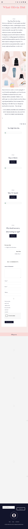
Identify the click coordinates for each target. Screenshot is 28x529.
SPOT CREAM (6, 112)
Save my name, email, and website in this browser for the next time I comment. (7, 307)
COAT (4, 109)
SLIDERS (13, 109)
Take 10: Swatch (13, 193)
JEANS (13, 112)
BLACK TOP (21, 112)
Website (6, 292)
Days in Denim (13, 158)
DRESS (8, 109)
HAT (17, 109)
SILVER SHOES (19, 114)
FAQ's (13, 521)
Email (6, 286)
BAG (16, 112)
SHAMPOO (22, 109)
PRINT (13, 114)
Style (14, 19)
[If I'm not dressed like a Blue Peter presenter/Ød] (14, 350)
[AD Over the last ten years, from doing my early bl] (14, 462)
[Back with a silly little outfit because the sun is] (14, 378)
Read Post (13, 162)
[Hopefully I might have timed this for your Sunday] (14, 406)
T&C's (10, 521)
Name (6, 280)
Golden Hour (17, 254)
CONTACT (17, 521)
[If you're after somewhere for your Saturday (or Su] (14, 434)
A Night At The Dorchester (10, 247)
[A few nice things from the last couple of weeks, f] (14, 489)
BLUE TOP (7, 114)
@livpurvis (14, 334)
